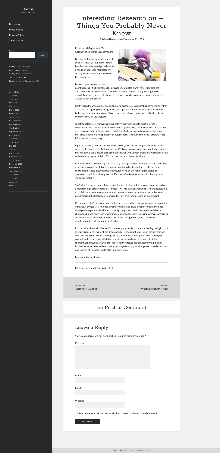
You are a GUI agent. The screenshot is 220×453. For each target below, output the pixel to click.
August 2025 (14, 92)
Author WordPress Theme (125, 450)
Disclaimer (14, 24)
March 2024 (14, 153)
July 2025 (13, 95)
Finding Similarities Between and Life (24, 81)
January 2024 (14, 160)
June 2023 (13, 182)
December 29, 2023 (133, 39)
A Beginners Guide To (86, 288)
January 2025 (14, 117)
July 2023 (13, 178)
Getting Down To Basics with (20, 74)
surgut (116, 39)
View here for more (129, 195)
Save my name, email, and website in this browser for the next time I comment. (118, 413)
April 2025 (13, 106)
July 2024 (13, 139)
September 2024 (16, 131)
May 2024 (13, 146)
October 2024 (15, 128)
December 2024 (15, 121)
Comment (80, 343)
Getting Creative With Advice (20, 66)
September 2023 (16, 171)
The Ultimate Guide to (18, 77)
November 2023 (15, 167)
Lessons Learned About (18, 70)
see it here (95, 257)
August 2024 (14, 135)
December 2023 (15, 164)
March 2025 (14, 110)
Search (12, 51)
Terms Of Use (16, 40)
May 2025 (13, 103)
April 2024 (13, 149)
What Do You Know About (154, 288)
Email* (78, 388)
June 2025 (13, 99)
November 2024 (15, 124)
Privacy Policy (16, 34)
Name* (78, 375)
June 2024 (13, 142)
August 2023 (14, 175)
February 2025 (15, 113)
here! (143, 156)
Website (79, 400)
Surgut (28, 9)
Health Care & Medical (101, 267)
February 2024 (15, 157)
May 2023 (13, 185)
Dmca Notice (16, 29)
